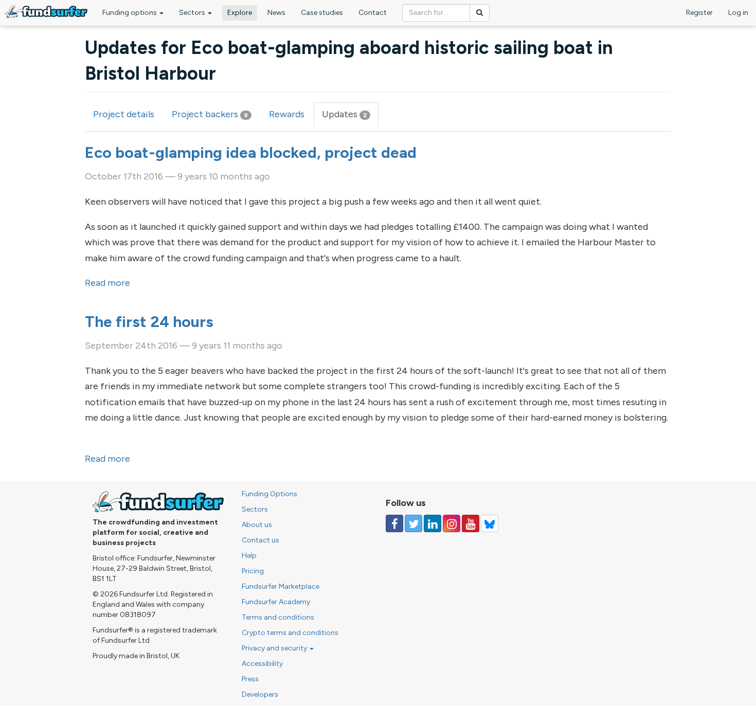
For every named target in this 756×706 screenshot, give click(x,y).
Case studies (322, 12)
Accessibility (262, 663)
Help (249, 555)
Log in (738, 12)
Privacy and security (275, 648)
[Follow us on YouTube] (470, 523)
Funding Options (269, 494)
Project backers (210, 114)
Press (250, 679)
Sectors (193, 12)
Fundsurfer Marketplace (280, 586)
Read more (107, 282)
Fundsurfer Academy (276, 602)
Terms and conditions (278, 617)
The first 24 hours (149, 321)
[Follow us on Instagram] (451, 523)
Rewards (286, 114)
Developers (260, 694)
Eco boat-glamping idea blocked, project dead (251, 152)
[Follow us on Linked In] (432, 523)
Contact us (260, 540)
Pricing (253, 571)
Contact (372, 12)
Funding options (130, 12)
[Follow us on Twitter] (413, 523)
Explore (239, 12)
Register (699, 12)
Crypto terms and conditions (290, 632)
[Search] (480, 13)
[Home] (46, 11)
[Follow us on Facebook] (394, 523)
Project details (123, 114)
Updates (350, 117)
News (276, 12)
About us (257, 524)
